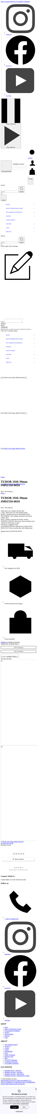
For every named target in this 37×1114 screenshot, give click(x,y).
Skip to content (5, 1)
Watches (7, 1036)
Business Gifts (9, 1056)
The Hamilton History (11, 1044)
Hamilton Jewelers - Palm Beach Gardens (17, 1075)
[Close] (36, 1089)
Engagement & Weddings (12, 1031)
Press (6, 1053)
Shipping (3, 642)
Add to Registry (18, 647)
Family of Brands (10, 1055)
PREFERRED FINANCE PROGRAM (13, 1080)
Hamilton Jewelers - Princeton (14, 1072)
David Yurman (9, 1034)
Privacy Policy (16, 1103)
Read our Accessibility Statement (20, 1)
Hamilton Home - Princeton (13, 1070)
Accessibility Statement (11, 1063)
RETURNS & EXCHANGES (15, 1084)
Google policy (25, 1103)
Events (7, 1050)
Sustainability (9, 1051)
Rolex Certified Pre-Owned (13, 1029)
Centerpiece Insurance (11, 1062)
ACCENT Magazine (11, 1060)
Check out (4, 327)
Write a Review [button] (19, 859)
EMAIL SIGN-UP (22, 1082)
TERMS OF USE (11, 1082)
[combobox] (9, 192)
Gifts (6, 1037)
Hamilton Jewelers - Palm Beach (14, 1074)
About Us (7, 1046)
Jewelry (7, 1032)
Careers (7, 1048)
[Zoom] (26, 378)
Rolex (6, 1027)
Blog (6, 1058)
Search (3, 185)
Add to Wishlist (18, 651)
